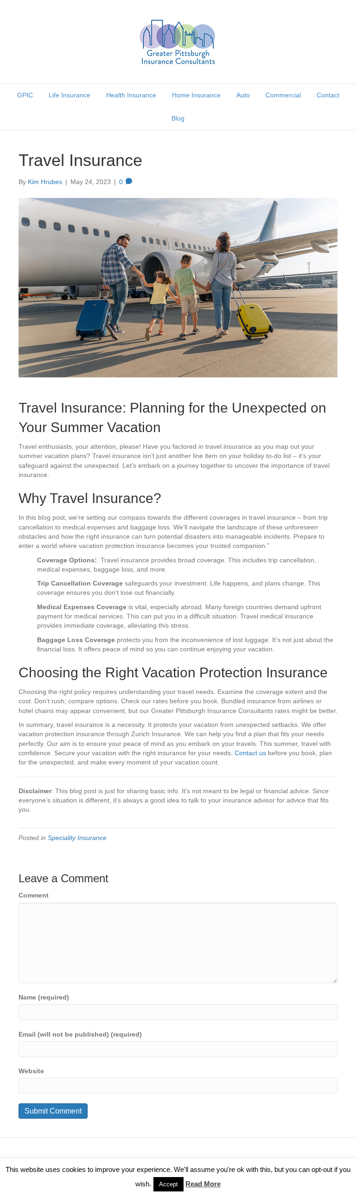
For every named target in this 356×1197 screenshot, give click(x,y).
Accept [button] (168, 1184)
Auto (243, 95)
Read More (203, 1184)
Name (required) (44, 997)
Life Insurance (69, 95)
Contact (328, 95)
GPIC (25, 95)
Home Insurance (196, 95)
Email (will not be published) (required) (80, 1034)
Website (31, 1071)
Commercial (283, 95)
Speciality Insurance (77, 837)
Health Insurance (131, 95)
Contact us (250, 753)
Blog (178, 118)
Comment (34, 895)
